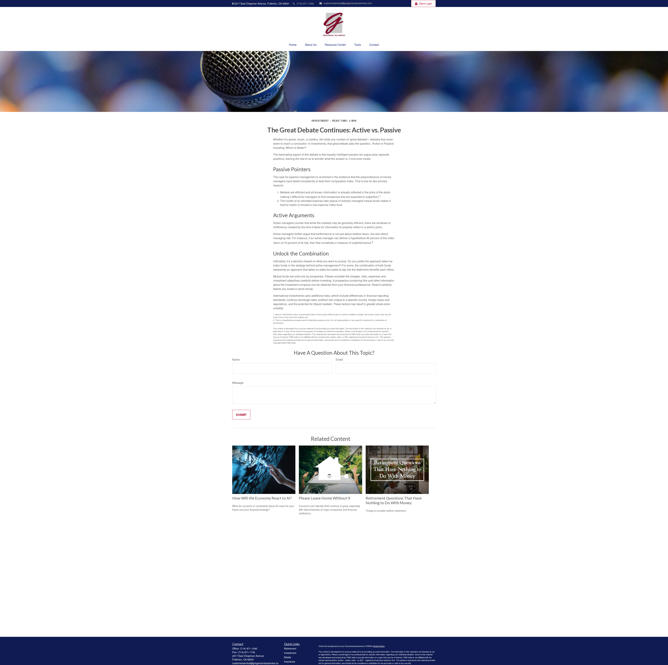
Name (236, 359)
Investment (290, 653)
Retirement (290, 648)
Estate (287, 657)
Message (238, 383)
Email (339, 359)
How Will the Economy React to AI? (262, 498)
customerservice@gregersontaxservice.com (348, 3)
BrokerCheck (379, 646)
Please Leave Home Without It (324, 498)
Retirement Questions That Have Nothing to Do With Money (394, 500)
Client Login (425, 3)
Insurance (289, 661)
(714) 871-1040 (305, 3)
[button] (293, 44)
